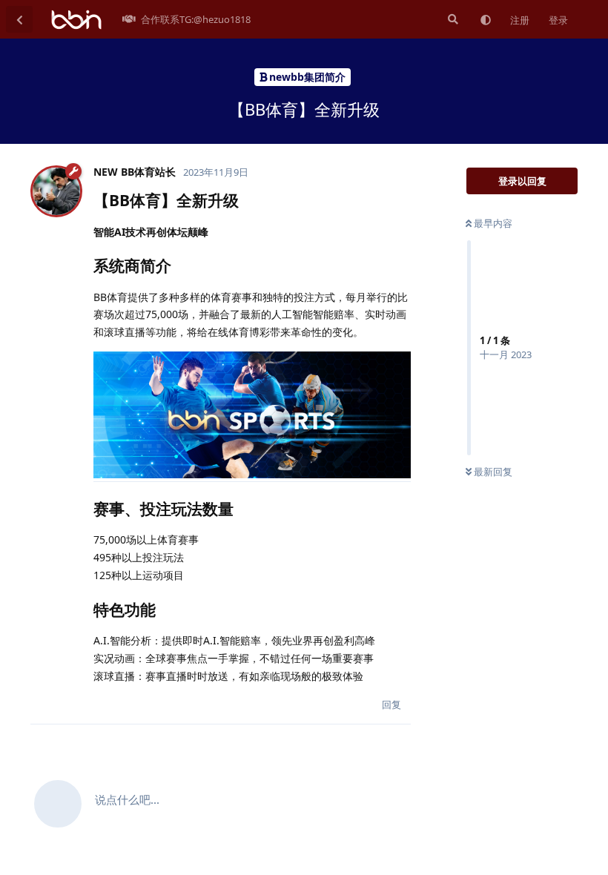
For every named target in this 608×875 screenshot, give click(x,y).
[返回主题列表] (19, 19)
